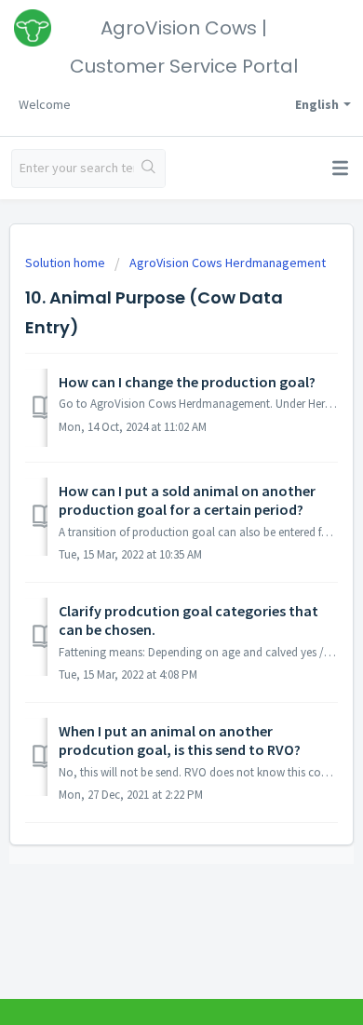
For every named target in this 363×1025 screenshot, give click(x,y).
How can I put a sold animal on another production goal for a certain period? (187, 500)
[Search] (149, 168)
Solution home (66, 262)
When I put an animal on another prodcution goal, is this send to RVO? (180, 740)
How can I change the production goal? (187, 381)
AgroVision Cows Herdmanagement (227, 262)
